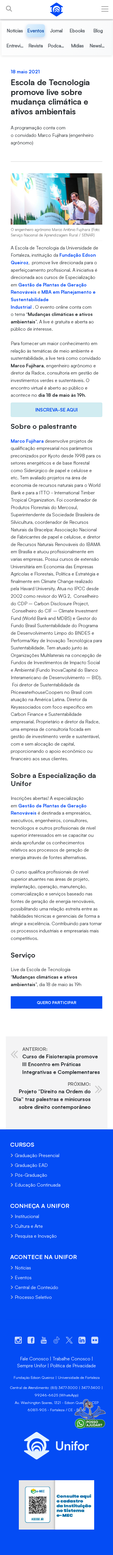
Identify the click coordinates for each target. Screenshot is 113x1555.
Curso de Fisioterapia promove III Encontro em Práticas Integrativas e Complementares (61, 1060)
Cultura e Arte (29, 1226)
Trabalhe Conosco (71, 1359)
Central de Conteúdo (36, 1287)
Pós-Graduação (31, 1175)
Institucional (27, 1216)
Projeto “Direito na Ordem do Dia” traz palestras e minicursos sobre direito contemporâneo (52, 1095)
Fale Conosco (34, 1359)
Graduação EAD (31, 1165)
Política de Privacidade (73, 1365)
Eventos (23, 1277)
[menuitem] (15, 30)
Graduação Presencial (37, 1155)
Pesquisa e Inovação (36, 1236)
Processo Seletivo (33, 1297)
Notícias (23, 1268)
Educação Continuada (38, 1185)
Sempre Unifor (31, 1365)
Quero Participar (56, 1002)
